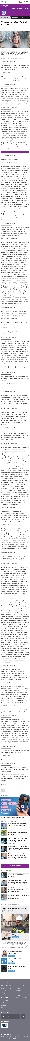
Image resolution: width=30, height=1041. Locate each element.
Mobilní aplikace (6, 1007)
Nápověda (18, 988)
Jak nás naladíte (20, 986)
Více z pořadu (6, 870)
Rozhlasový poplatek (21, 997)
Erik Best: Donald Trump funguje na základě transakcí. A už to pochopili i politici (18, 889)
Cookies (3, 1036)
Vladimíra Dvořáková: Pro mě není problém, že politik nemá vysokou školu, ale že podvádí (17, 882)
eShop (3, 993)
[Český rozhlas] (6, 2)
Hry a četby (5, 800)
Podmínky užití (19, 1036)
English (26, 1036)
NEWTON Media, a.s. (8, 778)
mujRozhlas (4, 795)
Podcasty (4, 1005)
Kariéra (18, 993)
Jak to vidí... (4, 28)
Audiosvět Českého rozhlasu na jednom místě (12, 817)
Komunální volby (6, 988)
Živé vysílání (5, 810)
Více (22, 18)
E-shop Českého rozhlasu (10, 905)
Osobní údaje (10, 1036)
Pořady (4, 807)
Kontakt (18, 995)
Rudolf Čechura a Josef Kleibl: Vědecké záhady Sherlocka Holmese (17, 825)
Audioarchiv (20, 8)
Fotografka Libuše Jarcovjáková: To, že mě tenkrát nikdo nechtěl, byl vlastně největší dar (18, 848)
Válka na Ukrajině (6, 986)
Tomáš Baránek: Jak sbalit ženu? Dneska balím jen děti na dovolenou (18, 874)
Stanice (3, 990)
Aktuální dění (5, 18)
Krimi (3, 803)
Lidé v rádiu (19, 990)
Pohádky (11, 803)
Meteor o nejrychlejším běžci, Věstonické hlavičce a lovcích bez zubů (17, 832)
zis (5, 784)
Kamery (27, 8)
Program (13, 8)
